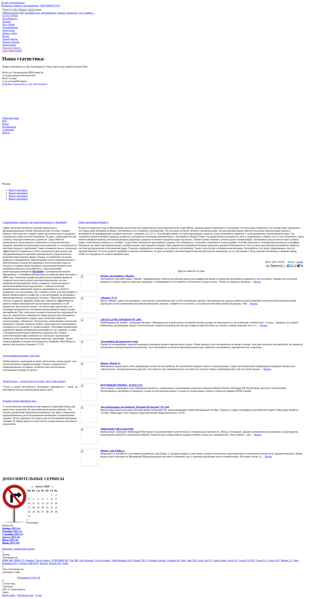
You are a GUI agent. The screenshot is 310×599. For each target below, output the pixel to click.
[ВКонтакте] (288, 266)
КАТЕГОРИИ (10, 15)
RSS (4, 121)
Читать (257, 281)
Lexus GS (232, 560)
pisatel (299, 262)
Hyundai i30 (173, 560)
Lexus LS (261, 560)
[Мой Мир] (298, 266)
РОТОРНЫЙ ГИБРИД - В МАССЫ (121, 385)
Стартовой (8, 129)
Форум (6, 132)
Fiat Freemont (86, 560)
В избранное (9, 126)
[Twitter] (292, 266)
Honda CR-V (140, 560)
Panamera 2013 (10, 563)
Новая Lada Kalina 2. (112, 450)
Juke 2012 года (195, 560)
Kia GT (208, 560)
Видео (5, 36)
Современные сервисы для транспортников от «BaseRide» (35, 222)
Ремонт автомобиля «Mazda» (117, 275)
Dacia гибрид (42, 560)
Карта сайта (8, 595)
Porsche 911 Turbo (58, 563)
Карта (5, 124)
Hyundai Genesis (157, 560)
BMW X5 (19, 560)
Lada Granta (219, 560)
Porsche (44, 563)
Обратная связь (10, 118)
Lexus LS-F (274, 560)
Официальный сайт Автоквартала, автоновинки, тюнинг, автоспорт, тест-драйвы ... (48, 12)
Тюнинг (6, 21)
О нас (39, 595)
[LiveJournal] (302, 266)
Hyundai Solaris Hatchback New (19, 401)
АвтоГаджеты (10, 39)
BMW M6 (7, 560)
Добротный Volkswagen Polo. (117, 428)
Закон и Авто (9, 33)
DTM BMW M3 (59, 560)
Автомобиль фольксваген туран (119, 341)
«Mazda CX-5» (108, 297)
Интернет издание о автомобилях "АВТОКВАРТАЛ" (30, 5)
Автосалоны (9, 45)
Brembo (30, 560)
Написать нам (25, 595)
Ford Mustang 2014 (122, 560)
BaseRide (38, 271)
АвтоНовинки (10, 27)
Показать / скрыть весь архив (18, 548)
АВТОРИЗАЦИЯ (12, 50)
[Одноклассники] (295, 266)
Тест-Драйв (8, 24)
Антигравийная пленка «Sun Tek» (21, 355)
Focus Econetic (102, 560)
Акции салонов (10, 42)
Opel (295, 560)
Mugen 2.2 (286, 560)
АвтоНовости (9, 18)
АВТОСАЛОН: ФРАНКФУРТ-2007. (121, 319)
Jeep (183, 560)
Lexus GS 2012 (247, 560)
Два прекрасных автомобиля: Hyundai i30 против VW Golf (134, 407)
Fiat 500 (74, 560)
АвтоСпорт (8, 30)
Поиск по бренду (11, 47)
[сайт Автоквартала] (13, 2)
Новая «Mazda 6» (110, 363)
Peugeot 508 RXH (28, 563)
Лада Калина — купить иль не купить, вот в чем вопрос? (34, 381)
